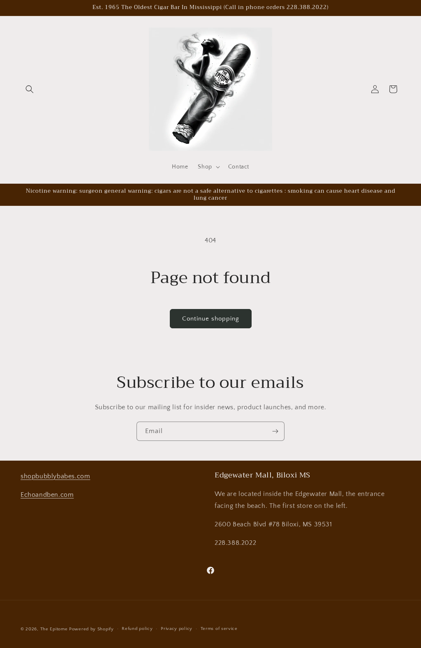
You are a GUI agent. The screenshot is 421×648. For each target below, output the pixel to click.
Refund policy (137, 628)
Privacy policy (176, 628)
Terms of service (219, 628)
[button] (30, 89)
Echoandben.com (47, 494)
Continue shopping (210, 318)
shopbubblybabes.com (55, 476)
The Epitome (54, 629)
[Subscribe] (275, 431)
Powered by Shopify (91, 629)
